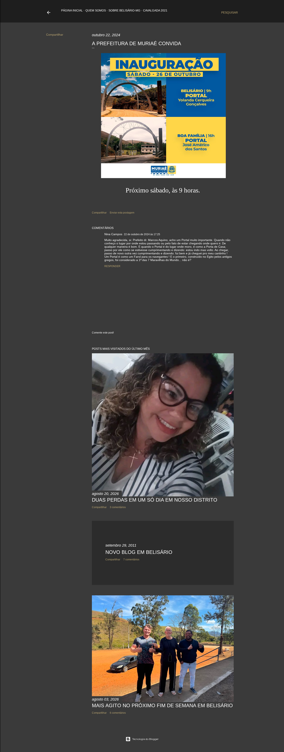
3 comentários (118, 507)
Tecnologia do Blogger (145, 739)
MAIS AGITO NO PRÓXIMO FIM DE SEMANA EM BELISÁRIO (162, 705)
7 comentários (131, 559)
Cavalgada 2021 (155, 10)
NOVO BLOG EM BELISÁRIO (138, 552)
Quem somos (95, 10)
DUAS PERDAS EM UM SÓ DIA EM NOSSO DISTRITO (154, 500)
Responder (112, 266)
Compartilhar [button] (54, 34)
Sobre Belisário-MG (124, 10)
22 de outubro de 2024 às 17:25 (142, 234)
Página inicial (72, 10)
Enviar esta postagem (122, 212)
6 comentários (118, 712)
